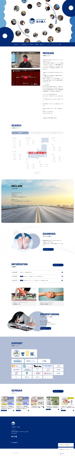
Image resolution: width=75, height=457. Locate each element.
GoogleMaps (14, 433)
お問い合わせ (61, 453)
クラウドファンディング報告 (56, 44)
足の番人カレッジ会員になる (64, 444)
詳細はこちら (37, 272)
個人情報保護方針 (14, 442)
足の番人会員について (24, 44)
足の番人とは (32, 44)
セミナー (48, 44)
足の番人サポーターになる (64, 449)
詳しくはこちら (46, 249)
